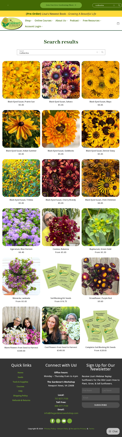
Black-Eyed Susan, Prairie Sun (21, 102)
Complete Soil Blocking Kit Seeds (100, 347)
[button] (28, 21)
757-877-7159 (61, 398)
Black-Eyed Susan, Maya (100, 102)
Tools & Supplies (20, 382)
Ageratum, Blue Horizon (21, 249)
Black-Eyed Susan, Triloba (21, 200)
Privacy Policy (50, 428)
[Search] (119, 5)
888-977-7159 (61, 405)
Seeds (20, 377)
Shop (28, 20)
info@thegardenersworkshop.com (61, 413)
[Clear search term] (114, 5)
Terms (91, 428)
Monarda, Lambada (21, 298)
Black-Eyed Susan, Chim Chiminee (100, 200)
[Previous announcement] (8, 5)
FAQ (20, 391)
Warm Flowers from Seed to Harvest (21, 348)
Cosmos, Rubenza (61, 249)
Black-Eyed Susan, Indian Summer (21, 151)
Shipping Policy (20, 395)
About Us (61, 20)
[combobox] (107, 5)
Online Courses (43, 20)
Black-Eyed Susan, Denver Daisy (100, 151)
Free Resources (91, 20)
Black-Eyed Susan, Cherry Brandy (61, 200)
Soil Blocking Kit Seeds (61, 298)
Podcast (74, 20)
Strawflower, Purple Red (100, 298)
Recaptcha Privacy (78, 428)
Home (20, 372)
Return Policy (63, 428)
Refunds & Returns (21, 400)
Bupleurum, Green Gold (100, 249)
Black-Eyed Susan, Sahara (60, 102)
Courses (20, 386)
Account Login (33, 26)
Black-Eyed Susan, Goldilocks (61, 151)
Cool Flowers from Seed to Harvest (61, 347)
